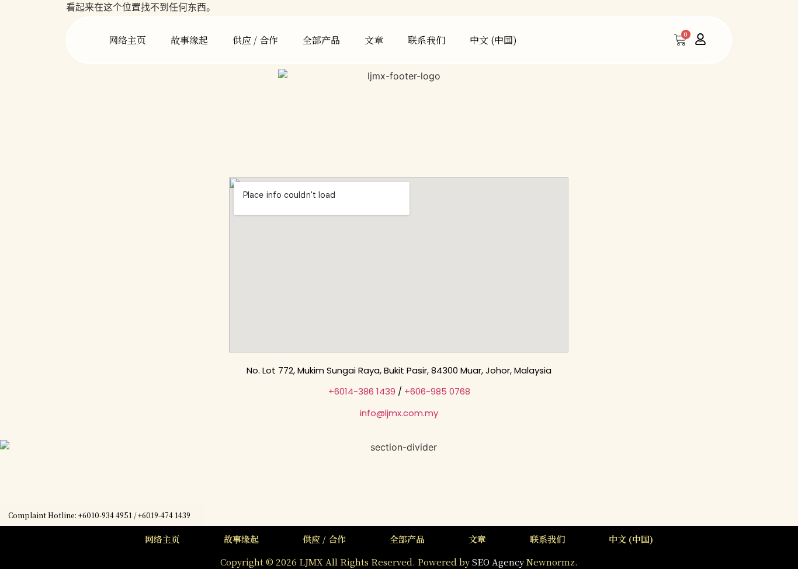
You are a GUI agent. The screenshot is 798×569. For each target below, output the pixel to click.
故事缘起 (189, 40)
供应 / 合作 (255, 40)
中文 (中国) (493, 40)
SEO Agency (499, 562)
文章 (374, 40)
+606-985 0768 (437, 391)
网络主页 (127, 40)
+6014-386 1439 (361, 391)
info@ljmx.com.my (399, 413)
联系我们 (426, 40)
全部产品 (321, 40)
